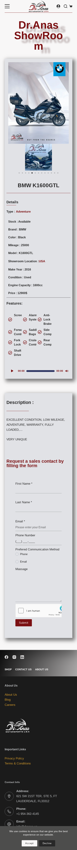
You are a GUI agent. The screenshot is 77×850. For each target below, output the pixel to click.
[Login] (58, 6)
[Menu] (7, 6)
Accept (29, 843)
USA (42, 261)
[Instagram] (14, 657)
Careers (10, 705)
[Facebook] (6, 657)
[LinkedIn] (22, 657)
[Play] (12, 371)
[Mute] (67, 371)
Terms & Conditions (18, 763)
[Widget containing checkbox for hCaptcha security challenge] (38, 610)
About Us (41, 669)
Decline (47, 843)
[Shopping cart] (70, 6)
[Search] (65, 6)
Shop (8, 669)
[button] (19, 172)
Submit (23, 622)
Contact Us (23, 669)
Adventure (23, 211)
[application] (38, 371)
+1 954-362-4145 (27, 814)
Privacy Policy (14, 758)
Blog (8, 699)
